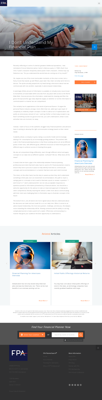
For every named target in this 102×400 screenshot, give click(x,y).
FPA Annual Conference (76, 372)
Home (45, 356)
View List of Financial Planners (74, 340)
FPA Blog (71, 363)
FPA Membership (74, 369)
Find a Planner (47, 360)
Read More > (90, 174)
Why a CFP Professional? (51, 366)
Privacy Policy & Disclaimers (17, 391)
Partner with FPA (74, 366)
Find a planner (85, 82)
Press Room (73, 360)
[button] (94, 47)
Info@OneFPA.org (14, 366)
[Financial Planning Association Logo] (3, 3)
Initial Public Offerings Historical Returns (72, 273)
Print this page (79, 76)
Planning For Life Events (50, 363)
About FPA (72, 356)
